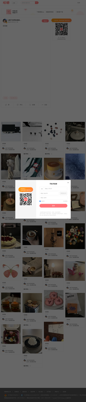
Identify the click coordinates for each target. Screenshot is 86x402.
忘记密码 (65, 201)
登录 (53, 206)
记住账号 (43, 201)
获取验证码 (63, 193)
